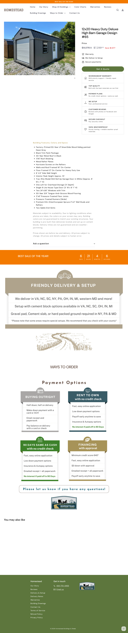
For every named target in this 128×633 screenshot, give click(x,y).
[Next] (74, 78)
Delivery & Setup (37, 593)
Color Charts (80, 7)
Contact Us (74, 13)
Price (84, 43)
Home (32, 7)
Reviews (107, 7)
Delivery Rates (36, 596)
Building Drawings (38, 13)
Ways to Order (57, 13)
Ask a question (41, 243)
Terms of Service (37, 610)
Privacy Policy (36, 617)
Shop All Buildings (60, 7)
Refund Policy (36, 614)
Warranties (95, 7)
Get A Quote (102, 69)
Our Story (43, 7)
